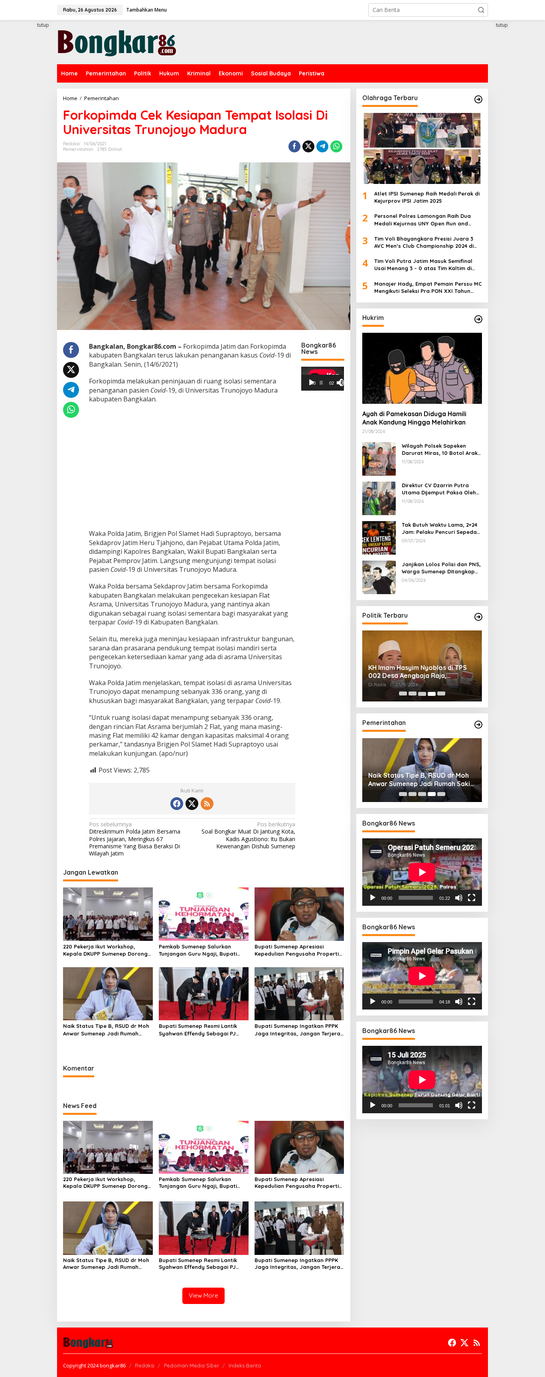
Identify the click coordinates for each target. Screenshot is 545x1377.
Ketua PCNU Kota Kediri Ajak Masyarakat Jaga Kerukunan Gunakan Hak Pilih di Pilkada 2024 (419, 672)
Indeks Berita (245, 1365)
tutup (43, 25)
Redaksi (144, 1365)
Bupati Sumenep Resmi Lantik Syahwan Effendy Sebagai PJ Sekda (198, 1030)
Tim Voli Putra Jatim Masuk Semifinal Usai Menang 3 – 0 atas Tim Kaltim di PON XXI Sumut (423, 265)
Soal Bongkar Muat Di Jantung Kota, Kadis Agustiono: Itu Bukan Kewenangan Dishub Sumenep (248, 835)
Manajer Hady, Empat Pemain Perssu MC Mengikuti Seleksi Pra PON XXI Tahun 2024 (428, 287)
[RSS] (207, 803)
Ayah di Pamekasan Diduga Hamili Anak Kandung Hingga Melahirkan (414, 418)
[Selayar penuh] (344, 383)
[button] (481, 10)
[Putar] (312, 383)
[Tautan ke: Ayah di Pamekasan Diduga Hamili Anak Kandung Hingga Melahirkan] (422, 368)
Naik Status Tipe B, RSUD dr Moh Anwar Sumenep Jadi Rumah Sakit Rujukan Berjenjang (106, 1030)
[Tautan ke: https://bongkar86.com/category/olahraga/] (478, 99)
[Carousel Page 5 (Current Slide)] (441, 694)
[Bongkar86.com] (117, 41)
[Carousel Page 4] (432, 694)
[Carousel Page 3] (422, 694)
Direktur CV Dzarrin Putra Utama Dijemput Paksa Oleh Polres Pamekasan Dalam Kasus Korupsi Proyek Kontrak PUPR (442, 489)
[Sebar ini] (294, 146)
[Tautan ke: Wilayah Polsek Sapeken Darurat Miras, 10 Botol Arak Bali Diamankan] (379, 458)
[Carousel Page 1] (403, 694)
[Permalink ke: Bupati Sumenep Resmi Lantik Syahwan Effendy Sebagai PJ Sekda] (204, 993)
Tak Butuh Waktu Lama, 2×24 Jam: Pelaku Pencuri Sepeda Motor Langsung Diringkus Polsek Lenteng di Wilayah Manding (439, 528)
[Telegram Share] (322, 146)
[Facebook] (176, 803)
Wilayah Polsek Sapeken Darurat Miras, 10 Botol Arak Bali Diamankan (440, 449)
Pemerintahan (78, 149)
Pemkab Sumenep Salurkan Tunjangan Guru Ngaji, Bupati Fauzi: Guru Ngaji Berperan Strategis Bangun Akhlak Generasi (198, 950)
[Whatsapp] (336, 146)
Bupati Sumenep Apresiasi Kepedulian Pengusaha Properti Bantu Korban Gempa (297, 950)
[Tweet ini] (308, 146)
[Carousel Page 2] (413, 694)
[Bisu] (459, 898)
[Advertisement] (27, 166)
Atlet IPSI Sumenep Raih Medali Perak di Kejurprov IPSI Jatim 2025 (427, 197)
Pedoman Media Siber (191, 1365)
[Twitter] (192, 803)
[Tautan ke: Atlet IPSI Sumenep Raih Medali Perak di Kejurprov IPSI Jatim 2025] (422, 148)
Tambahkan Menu (146, 9)
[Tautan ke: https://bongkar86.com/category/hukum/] (478, 319)
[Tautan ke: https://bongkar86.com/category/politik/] (478, 617)
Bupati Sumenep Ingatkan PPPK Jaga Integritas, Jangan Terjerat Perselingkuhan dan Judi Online (299, 1030)
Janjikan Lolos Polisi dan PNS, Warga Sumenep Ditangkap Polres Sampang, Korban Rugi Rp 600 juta (442, 568)
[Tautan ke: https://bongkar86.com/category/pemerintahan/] (478, 724)
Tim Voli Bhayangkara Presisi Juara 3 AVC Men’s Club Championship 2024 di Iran (424, 242)
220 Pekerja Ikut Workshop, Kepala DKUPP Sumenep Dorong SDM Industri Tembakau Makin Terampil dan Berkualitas (105, 950)
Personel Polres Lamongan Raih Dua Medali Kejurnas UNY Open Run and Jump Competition (422, 220)
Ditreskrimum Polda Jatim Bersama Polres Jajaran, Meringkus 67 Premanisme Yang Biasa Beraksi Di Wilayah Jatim (134, 839)
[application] (322, 379)
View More (203, 1295)
